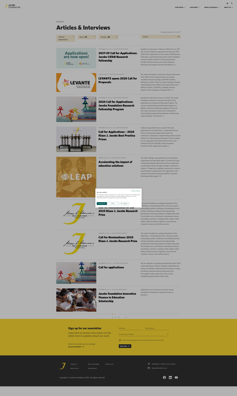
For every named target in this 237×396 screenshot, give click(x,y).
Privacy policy (135, 191)
